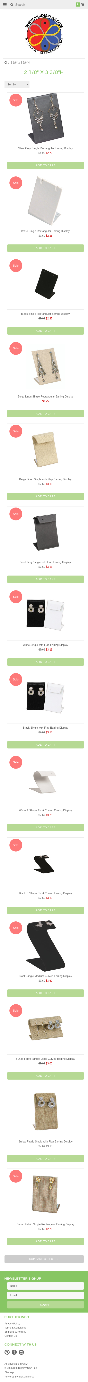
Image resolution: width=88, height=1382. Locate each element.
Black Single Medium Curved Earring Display (45, 976)
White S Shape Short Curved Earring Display (45, 810)
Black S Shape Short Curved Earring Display (45, 893)
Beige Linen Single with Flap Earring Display (45, 479)
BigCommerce (26, 1376)
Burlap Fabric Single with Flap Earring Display (45, 1141)
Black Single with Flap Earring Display (45, 727)
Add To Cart (45, 165)
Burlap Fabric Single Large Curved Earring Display (45, 1058)
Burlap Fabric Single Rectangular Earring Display (45, 1224)
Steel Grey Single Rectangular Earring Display (45, 148)
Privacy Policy (12, 1323)
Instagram (21, 1352)
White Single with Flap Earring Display (45, 644)
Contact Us (11, 1335)
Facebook (14, 1352)
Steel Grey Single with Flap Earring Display (45, 562)
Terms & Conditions (15, 1327)
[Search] (11, 4)
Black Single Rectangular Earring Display (45, 313)
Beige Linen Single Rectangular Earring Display (45, 396)
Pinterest (7, 1352)
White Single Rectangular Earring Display (45, 231)
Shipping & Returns (15, 1331)
